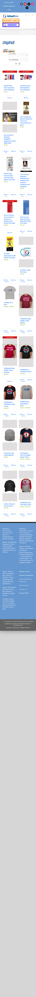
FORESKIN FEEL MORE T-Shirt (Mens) (25, 321)
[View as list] (19, 63)
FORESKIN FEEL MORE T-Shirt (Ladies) (9, 370)
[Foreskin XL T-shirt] (10, 293)
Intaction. (17, 627)
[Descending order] (26, 55)
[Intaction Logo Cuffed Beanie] (10, 435)
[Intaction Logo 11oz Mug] (26, 252)
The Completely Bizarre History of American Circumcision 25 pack (26, 121)
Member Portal (24, 571)
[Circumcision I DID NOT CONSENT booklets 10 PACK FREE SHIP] (10, 117)
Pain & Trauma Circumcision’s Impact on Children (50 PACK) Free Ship (9, 219)
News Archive (23, 585)
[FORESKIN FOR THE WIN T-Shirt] (26, 485)
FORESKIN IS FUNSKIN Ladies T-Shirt (9, 404)
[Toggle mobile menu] (32, 15)
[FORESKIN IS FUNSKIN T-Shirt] (26, 351)
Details (10, 97)
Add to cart (6, 152)
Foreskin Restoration (26, 575)
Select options (7, 280)
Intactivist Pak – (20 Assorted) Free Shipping (25, 88)
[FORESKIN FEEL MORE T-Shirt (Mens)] (26, 301)
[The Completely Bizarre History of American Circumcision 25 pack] (26, 108)
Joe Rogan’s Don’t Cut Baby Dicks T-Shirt (25, 455)
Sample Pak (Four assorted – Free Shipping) (9, 88)
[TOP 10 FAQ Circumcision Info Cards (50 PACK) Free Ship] (10, 164)
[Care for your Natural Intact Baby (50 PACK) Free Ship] (26, 207)
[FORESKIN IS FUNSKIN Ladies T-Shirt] (10, 392)
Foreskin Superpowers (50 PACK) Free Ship (10, 256)
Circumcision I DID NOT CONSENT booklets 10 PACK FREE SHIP (10, 139)
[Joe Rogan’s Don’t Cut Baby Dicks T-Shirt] (26, 435)
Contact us (23, 589)
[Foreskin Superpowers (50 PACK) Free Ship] (10, 244)
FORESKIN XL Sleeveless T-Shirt (24, 404)
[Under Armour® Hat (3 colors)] (10, 486)
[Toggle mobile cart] (26, 15)
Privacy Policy (24, 593)
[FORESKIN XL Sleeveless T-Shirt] (26, 392)
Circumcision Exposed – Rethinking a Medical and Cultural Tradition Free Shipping (25, 180)
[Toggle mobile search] (29, 15)
